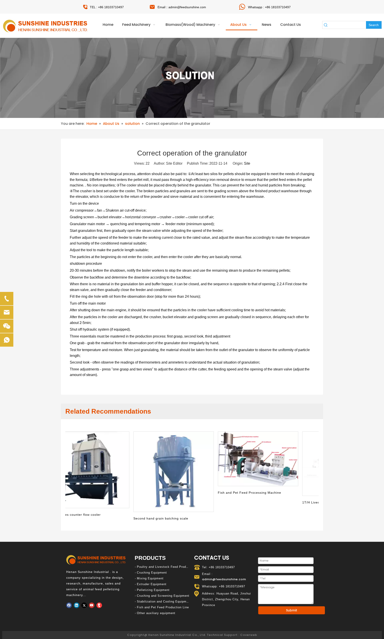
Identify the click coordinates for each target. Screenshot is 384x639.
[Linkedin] (76, 605)
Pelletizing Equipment (153, 590)
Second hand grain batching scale (95, 518)
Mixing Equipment (150, 578)
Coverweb (248, 635)
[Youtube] (91, 605)
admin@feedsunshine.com (187, 7)
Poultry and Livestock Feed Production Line (169, 566)
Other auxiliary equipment (156, 613)
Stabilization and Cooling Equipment (164, 601)
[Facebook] (69, 605)
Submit (291, 610)
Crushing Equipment (152, 572)
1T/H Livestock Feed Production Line (266, 502)
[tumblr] (99, 605)
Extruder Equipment (151, 584)
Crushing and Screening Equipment (163, 595)
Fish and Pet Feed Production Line (163, 607)
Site (247, 163)
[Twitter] (84, 605)
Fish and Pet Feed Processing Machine (183, 492)
